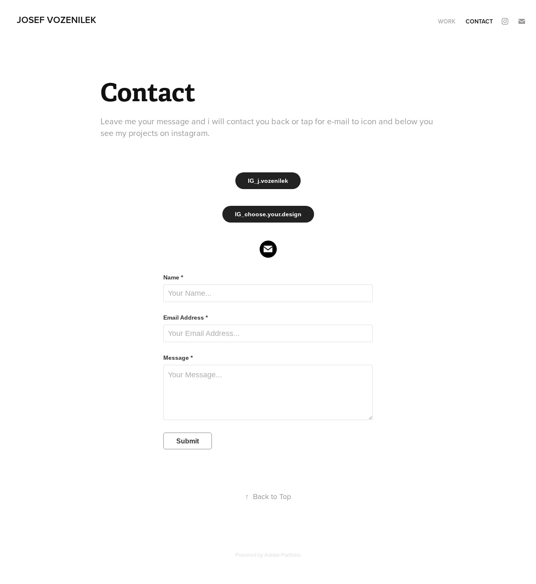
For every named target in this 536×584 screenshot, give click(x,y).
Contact (479, 21)
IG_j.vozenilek (268, 180)
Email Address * (185, 317)
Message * (178, 358)
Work (447, 21)
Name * (173, 277)
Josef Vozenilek (56, 19)
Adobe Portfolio (282, 554)
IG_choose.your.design (268, 214)
